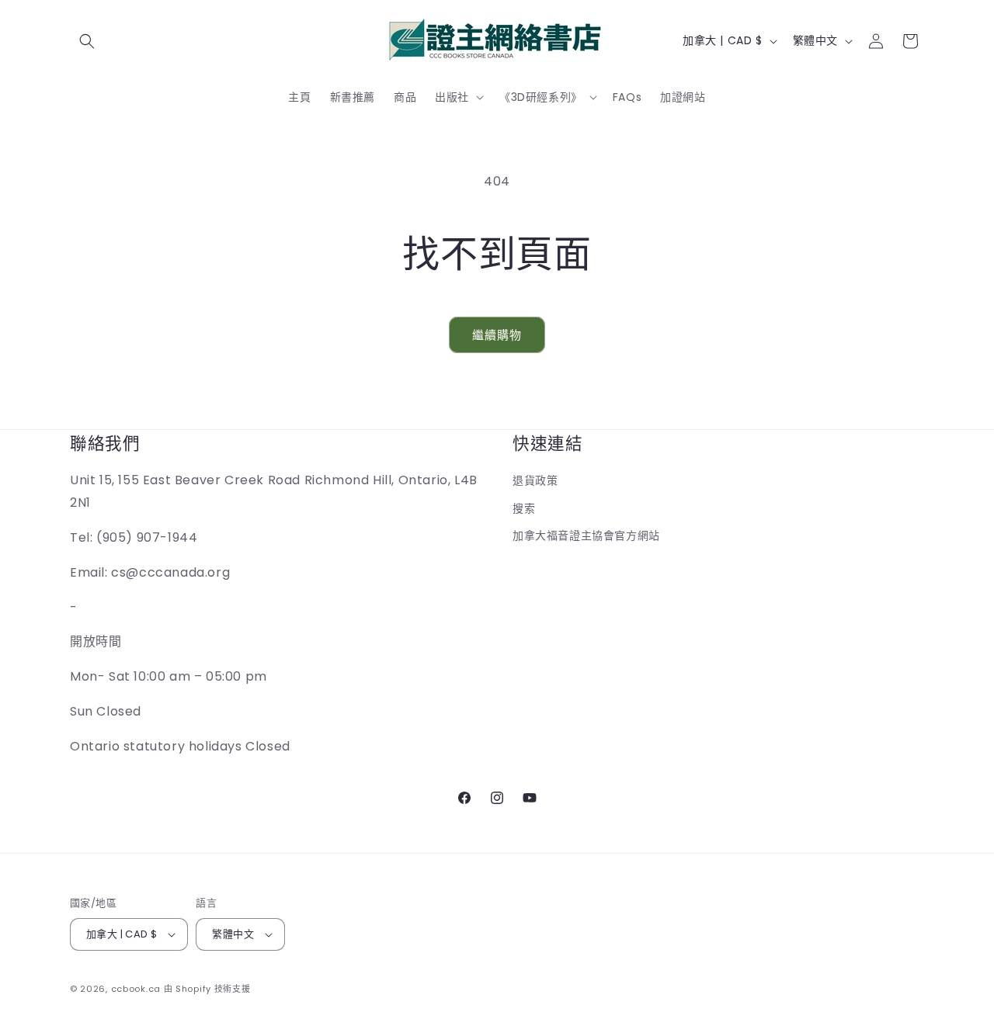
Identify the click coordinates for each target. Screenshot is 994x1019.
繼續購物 (497, 335)
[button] (87, 41)
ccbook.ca (136, 989)
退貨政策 (535, 480)
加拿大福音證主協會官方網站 (586, 535)
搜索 (524, 508)
